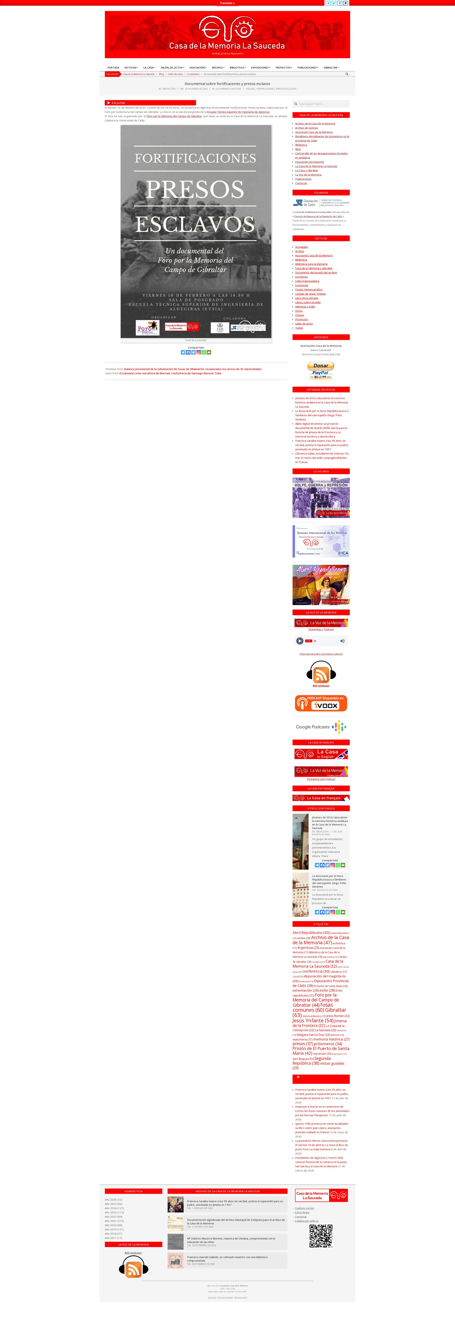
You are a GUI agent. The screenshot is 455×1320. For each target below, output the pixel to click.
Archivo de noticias (306, 128)
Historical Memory (314, 1016)
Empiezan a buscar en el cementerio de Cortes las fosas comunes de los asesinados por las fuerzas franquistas (322, 1111)
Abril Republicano (311, 932)
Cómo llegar (302, 1212)
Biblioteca (301, 145)
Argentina (308, 947)
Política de (240, 1297)
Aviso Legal (212, 1297)
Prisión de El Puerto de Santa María (321, 1050)
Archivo (299, 251)
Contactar (301, 183)
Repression (339, 1054)
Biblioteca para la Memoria (311, 264)
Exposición (301, 285)
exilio (327, 990)
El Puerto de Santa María (331, 986)
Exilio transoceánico (307, 281)
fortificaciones (265, 88)
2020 (113, 1225)
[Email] (209, 352)
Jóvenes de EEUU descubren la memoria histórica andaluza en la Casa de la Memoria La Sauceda (321, 402)
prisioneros (328, 1043)
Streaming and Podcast (321, 779)
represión (322, 1054)
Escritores (301, 276)
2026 (113, 1199)
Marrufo (337, 1034)
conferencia (316, 971)
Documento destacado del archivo (316, 272)
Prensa (299, 315)
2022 (113, 1216)
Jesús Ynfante (313, 1020)
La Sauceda (325, 1030)
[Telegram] (183, 352)
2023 (113, 1212)
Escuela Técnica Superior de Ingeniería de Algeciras (238, 112)
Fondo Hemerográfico (308, 289)
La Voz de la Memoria (308, 174)
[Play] (299, 641)
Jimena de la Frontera (320, 1023)
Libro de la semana (306, 298)
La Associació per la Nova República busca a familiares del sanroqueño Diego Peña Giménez (322, 415)
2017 (113, 1238)
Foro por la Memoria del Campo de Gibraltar (174, 116)
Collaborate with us (306, 1221)
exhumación (306, 990)
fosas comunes (313, 1007)
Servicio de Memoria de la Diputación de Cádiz (318, 216)
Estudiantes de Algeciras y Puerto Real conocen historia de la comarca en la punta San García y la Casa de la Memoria (321, 1162)
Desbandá (306, 981)
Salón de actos (304, 323)
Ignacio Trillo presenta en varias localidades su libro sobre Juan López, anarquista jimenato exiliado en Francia (322, 1128)
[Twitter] (193, 352)
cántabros (338, 971)
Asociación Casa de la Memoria (314, 132)
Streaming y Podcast (321, 629)
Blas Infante (330, 957)
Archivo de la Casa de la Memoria (315, 123)
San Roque (303, 1059)
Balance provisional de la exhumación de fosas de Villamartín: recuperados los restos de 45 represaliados (193, 369)
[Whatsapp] (204, 352)
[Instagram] (198, 352)
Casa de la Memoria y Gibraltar (314, 268)
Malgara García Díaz (313, 1035)
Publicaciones (303, 179)
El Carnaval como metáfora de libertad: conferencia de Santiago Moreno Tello (170, 373)
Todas (299, 328)
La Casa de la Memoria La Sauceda (316, 166)
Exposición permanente (309, 162)
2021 (113, 1221)
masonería (302, 1039)
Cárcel (298, 976)
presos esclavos (286, 88)
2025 (113, 1204)
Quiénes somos (304, 1208)
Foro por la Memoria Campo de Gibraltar (322, 1079)
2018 (113, 1233)
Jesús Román (338, 1016)
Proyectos (301, 319)
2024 (113, 1208)
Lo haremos (223, 88)
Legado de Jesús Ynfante (310, 293)
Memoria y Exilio (305, 306)
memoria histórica (331, 1039)
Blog (298, 149)
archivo (304, 938)
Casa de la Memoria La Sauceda (318, 964)
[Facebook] (188, 352)
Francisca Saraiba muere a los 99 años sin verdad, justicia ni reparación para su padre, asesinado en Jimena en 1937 (322, 445)
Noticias (236, 88)
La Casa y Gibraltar (306, 170)
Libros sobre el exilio (308, 302)
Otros (299, 310)
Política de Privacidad (225, 1297)
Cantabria (318, 962)
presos (303, 1043)
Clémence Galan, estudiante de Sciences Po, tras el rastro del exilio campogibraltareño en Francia (322, 458)
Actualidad (301, 247)
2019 (113, 1229)
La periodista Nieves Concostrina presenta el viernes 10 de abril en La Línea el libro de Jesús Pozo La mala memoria (321, 1145)
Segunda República (312, 1060)
